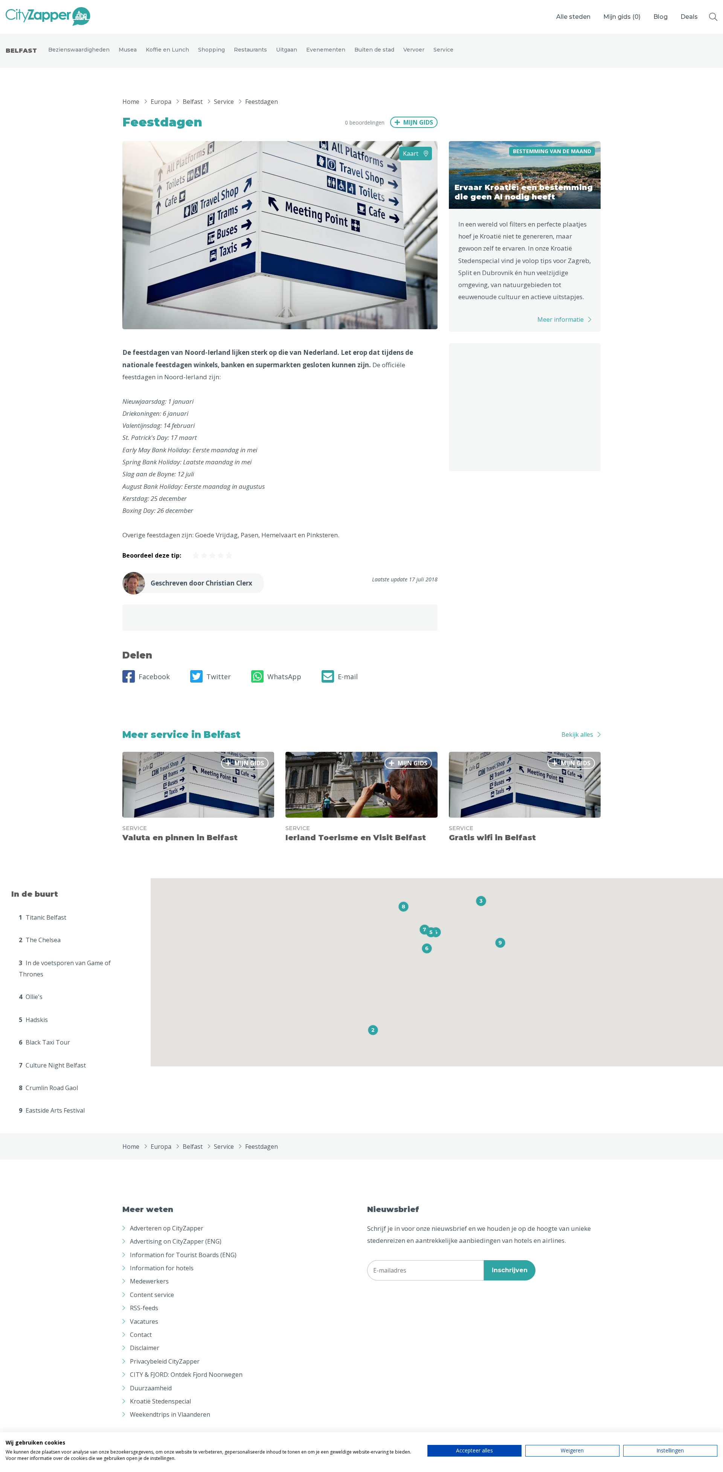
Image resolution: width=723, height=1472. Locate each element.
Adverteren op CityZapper (166, 1228)
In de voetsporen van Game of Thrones (65, 968)
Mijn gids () (622, 16)
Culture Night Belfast (52, 1065)
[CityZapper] (48, 17)
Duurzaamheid (151, 1388)
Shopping (211, 49)
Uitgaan (286, 49)
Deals (689, 16)
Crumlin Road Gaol (48, 1088)
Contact (141, 1335)
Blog (660, 16)
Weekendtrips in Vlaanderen (170, 1414)
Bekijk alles (577, 734)
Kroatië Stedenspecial (160, 1401)
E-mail (348, 676)
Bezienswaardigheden (79, 49)
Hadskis (33, 1020)
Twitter (218, 676)
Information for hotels (162, 1268)
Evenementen (325, 49)
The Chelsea (40, 940)
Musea (128, 49)
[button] (373, 1030)
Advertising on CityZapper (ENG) (175, 1241)
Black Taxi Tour (44, 1042)
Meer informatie (560, 319)
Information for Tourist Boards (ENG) (183, 1255)
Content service (152, 1295)
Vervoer (413, 49)
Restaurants (250, 49)
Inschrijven (510, 1270)
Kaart (411, 153)
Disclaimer (144, 1348)
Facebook (154, 676)
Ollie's (31, 997)
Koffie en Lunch (167, 49)
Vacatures (144, 1321)
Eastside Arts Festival (52, 1110)
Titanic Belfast (42, 917)
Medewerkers (149, 1281)
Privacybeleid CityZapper (165, 1361)
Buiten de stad (374, 49)
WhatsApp (284, 676)
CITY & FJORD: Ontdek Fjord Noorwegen (186, 1374)
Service (443, 49)
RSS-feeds (144, 1308)
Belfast (21, 50)
